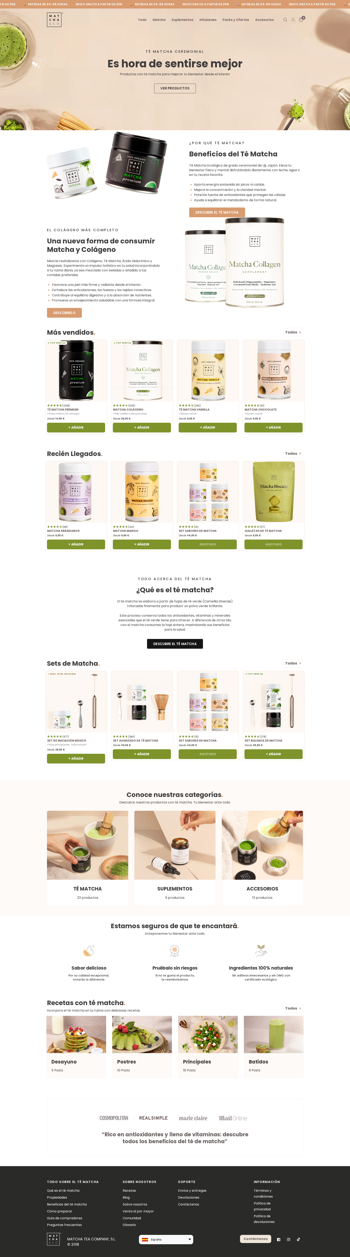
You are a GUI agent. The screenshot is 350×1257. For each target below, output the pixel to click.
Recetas (129, 1190)
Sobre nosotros (135, 1204)
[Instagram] (288, 1239)
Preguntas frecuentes (64, 1225)
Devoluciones (188, 1197)
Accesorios (264, 19)
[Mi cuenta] (293, 20)
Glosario (129, 1225)
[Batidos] (274, 1034)
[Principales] (208, 1034)
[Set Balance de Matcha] (273, 701)
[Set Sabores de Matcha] (208, 492)
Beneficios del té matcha (67, 1204)
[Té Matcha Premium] (76, 370)
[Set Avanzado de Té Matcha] (142, 701)
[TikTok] (298, 1239)
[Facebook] (278, 1239)
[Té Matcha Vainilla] (208, 370)
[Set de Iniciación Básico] (76, 701)
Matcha (159, 19)
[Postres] (142, 1034)
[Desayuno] (76, 1034)
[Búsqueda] (285, 20)
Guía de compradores (64, 1218)
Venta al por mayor (138, 1211)
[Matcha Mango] (142, 492)
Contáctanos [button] (256, 1239)
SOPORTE (186, 1182)
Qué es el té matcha (63, 1190)
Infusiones (208, 19)
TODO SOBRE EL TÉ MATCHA (73, 1182)
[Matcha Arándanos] (76, 492)
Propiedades (57, 1197)
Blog (126, 1197)
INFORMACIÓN (267, 1182)
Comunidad (132, 1218)
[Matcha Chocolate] (273, 370)
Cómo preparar (59, 1211)
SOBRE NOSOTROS (140, 1182)
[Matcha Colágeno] (142, 370)
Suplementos (182, 19)
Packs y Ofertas (236, 19)
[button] (175, 88)
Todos (291, 332)
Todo (142, 19)
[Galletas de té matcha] (273, 492)
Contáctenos (188, 1204)
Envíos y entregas (192, 1190)
